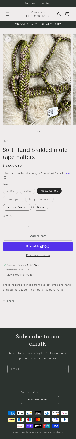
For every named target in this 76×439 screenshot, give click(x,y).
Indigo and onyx (41, 199)
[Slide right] (46, 132)
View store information (20, 274)
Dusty (29, 191)
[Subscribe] (64, 369)
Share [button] (10, 300)
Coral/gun (15, 199)
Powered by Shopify (53, 432)
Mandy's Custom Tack (32, 432)
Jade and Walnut (17, 207)
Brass (40, 207)
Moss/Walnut (49, 190)
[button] (7, 14)
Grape (12, 191)
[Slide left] (30, 132)
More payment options (38, 255)
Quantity (7, 215)
